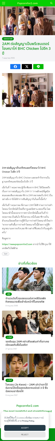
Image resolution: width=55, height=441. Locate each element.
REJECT (25, 434)
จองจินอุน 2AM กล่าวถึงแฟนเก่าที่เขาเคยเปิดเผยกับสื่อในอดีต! (27, 343)
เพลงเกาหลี (8, 39)
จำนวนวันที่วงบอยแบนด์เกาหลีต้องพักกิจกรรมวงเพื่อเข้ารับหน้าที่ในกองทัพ (26, 300)
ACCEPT (25, 428)
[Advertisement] (27, 136)
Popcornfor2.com (27, 3)
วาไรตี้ (9, 337)
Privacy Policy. (28, 421)
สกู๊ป (8, 294)
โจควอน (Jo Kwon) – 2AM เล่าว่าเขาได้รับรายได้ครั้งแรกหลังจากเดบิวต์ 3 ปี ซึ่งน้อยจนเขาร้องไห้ (27, 388)
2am (6, 254)
